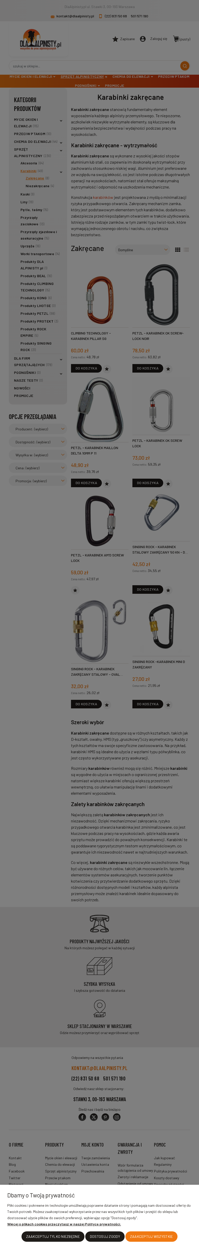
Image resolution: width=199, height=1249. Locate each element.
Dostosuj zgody (105, 1236)
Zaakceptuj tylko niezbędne (53, 1236)
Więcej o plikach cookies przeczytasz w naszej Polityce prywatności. (64, 1224)
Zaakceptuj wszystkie (151, 1236)
